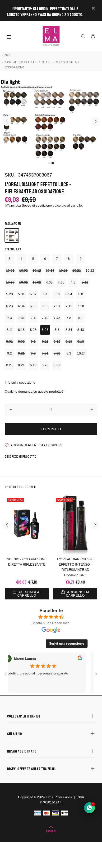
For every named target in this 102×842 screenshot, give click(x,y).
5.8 (80, 294)
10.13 (50, 270)
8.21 (21, 365)
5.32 (33, 294)
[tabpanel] (51, 119)
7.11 (69, 306)
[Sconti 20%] (27, 525)
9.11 (45, 341)
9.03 (57, 365)
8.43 (80, 330)
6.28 (45, 365)
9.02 (21, 341)
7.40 (45, 318)
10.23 (10, 282)
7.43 (57, 318)
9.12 (57, 341)
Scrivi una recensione (66, 643)
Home (6, 55)
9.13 (68, 341)
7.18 (80, 306)
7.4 (33, 318)
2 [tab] (52, 163)
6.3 (68, 353)
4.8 (73, 282)
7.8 (68, 318)
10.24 (81, 353)
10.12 (36, 270)
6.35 (33, 306)
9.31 (45, 353)
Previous (6, 121)
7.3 (9, 318)
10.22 (90, 270)
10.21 (76, 270)
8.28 (45, 330)
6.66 (45, 306)
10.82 (36, 282)
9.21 (21, 353)
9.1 (33, 341)
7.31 (21, 318)
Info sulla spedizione (20, 382)
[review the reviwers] (74, 659)
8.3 (57, 330)
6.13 (33, 365)
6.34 (21, 306)
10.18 (63, 270)
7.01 (57, 306)
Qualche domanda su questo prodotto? (34, 391)
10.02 (23, 270)
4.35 (49, 282)
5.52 (57, 294)
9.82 (57, 353)
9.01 (9, 341)
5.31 (21, 294)
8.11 (9, 330)
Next (95, 121)
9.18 (80, 341)
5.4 (45, 294)
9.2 (9, 353)
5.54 (68, 294)
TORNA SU (51, 831)
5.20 (9, 294)
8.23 (33, 330)
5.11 (85, 282)
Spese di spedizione (37, 205)
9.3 (33, 353)
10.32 (23, 282)
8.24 (9, 365)
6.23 (9, 306)
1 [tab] (49, 163)
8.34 (68, 330)
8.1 (80, 318)
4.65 (61, 282)
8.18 (21, 330)
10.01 (10, 270)
